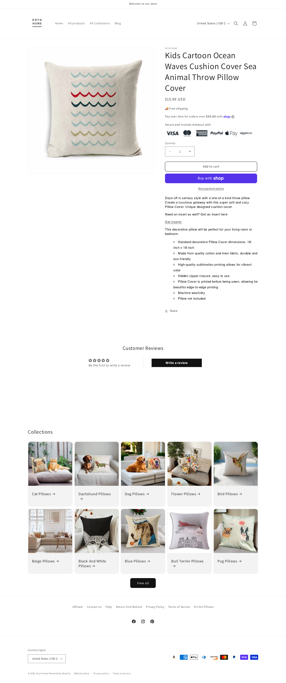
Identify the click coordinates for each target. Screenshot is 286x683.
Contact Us (94, 607)
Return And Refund (129, 607)
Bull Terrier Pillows (187, 560)
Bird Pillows (228, 493)
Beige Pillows (43, 560)
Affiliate (77, 607)
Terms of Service (179, 607)
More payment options (211, 188)
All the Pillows (204, 607)
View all (143, 583)
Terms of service (121, 673)
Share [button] (174, 311)
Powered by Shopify (59, 673)
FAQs (109, 607)
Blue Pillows (135, 560)
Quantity (170, 143)
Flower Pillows (183, 493)
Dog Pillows (135, 493)
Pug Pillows (227, 560)
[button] (236, 23)
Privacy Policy (155, 607)
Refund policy (81, 673)
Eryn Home (42, 673)
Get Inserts (173, 221)
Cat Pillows (41, 493)
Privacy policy (101, 673)
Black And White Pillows (92, 563)
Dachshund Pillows (95, 493)
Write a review (177, 363)
